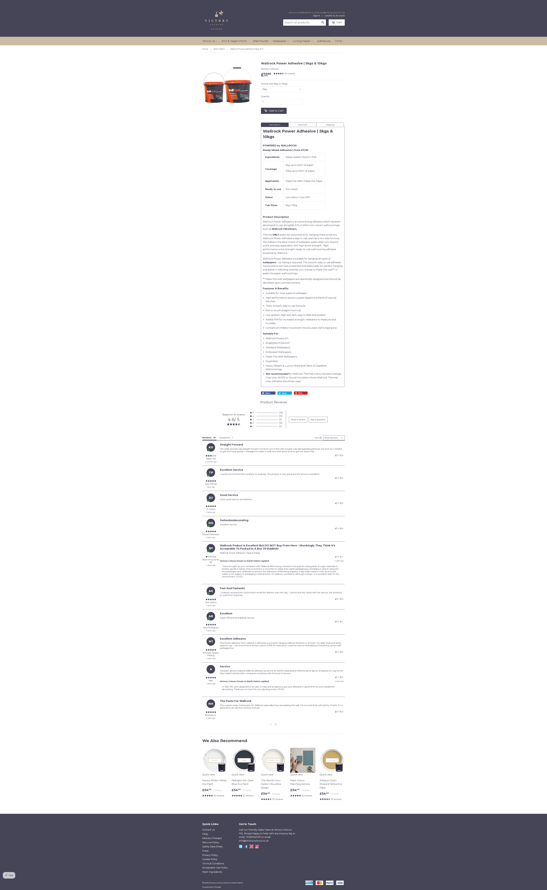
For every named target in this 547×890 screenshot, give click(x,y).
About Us (209, 41)
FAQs (205, 834)
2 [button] (275, 724)
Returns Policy (210, 842)
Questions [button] (225, 437)
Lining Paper (302, 41)
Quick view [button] (208, 774)
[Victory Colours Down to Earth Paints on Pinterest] (251, 847)
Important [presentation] (302, 125)
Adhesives (324, 41)
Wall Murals (260, 41)
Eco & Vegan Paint (234, 41)
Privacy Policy (210, 855)
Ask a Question (318, 419)
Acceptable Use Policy (215, 867)
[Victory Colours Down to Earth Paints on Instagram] (257, 847)
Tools (339, 41)
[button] (266, 412)
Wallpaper (280, 41)
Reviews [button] (206, 437)
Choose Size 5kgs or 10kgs (274, 84)
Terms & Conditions (213, 863)
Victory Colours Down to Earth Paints (226, 883)
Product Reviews (273, 402)
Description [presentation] (274, 125)
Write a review (298, 419)
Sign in (316, 16)
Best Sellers (219, 49)
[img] (210, 455)
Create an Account (335, 16)
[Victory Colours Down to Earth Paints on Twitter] (240, 847)
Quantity (265, 96)
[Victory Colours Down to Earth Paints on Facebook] (246, 847)
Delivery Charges (212, 838)
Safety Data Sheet (212, 846)
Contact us (208, 829)
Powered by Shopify (211, 887)
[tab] (275, 125)
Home (205, 49)
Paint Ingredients (212, 872)
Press (205, 851)
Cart (339, 22)
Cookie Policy (209, 859)
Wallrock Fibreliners (284, 229)
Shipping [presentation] (330, 125)
